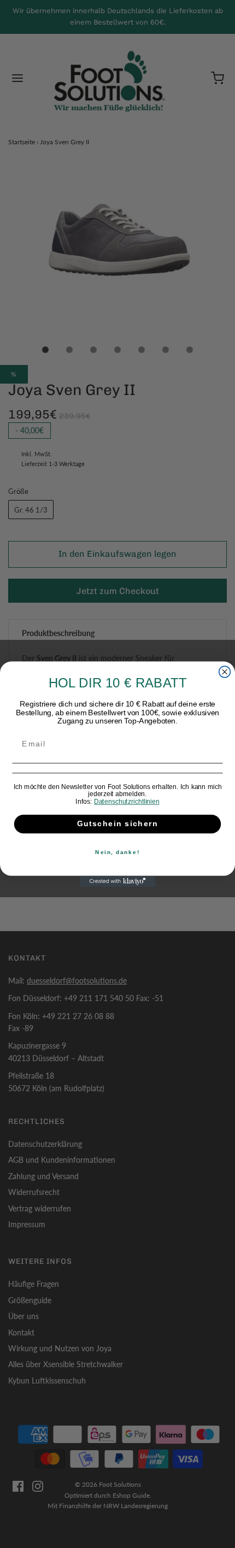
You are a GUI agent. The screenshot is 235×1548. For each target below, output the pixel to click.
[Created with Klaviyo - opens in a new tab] (117, 881)
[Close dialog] (225, 672)
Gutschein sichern (117, 824)
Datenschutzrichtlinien (127, 801)
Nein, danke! (117, 852)
